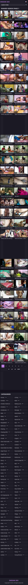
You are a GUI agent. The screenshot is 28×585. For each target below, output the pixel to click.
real (17, 463)
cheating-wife (5, 432)
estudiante (4, 470)
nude (17, 429)
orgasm (18, 438)
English (26, 1)
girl (3, 492)
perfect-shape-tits (20, 460)
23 (15, 369)
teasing (18, 507)
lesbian (4, 555)
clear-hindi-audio (6, 441)
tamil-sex (18, 501)
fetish (3, 482)
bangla (4, 419)
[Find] (26, 5)
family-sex (5, 479)
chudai (4, 438)
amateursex (5, 410)
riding (17, 476)
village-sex (19, 517)
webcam (18, 520)
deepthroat (5, 454)
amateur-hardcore (5, 404)
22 (12, 369)
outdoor (18, 444)
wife (17, 533)
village (18, 514)
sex (17, 482)
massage (18, 410)
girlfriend (4, 498)
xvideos (18, 542)
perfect (18, 454)
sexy (17, 485)
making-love (19, 403)
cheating (4, 429)
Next (18, 369)
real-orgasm (19, 470)
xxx (17, 545)
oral (17, 435)
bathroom (4, 425)
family (4, 476)
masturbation (19, 413)
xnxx (17, 536)
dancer (4, 444)
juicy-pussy (5, 539)
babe (3, 413)
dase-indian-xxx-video (6, 448)
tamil (17, 498)
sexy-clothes (19, 488)
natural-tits (19, 419)
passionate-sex (19, 451)
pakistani (18, 448)
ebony (3, 460)
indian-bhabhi (6, 536)
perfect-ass (19, 457)
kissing (4, 542)
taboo (17, 495)
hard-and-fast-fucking (6, 521)
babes (3, 416)
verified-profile (19, 510)
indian (4, 526)
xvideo (18, 539)
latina (4, 551)
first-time (4, 488)
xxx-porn (18, 548)
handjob (4, 514)
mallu (17, 407)
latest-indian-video (7, 548)
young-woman (19, 555)
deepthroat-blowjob (6, 458)
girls (3, 501)
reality (17, 473)
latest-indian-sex (6, 545)
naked (17, 416)
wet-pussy (19, 526)
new (17, 422)
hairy (3, 507)
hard (3, 517)
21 (8, 369)
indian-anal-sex (6, 529)
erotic (3, 463)
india (4, 523)
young (18, 551)
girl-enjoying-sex (6, 495)
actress (4, 397)
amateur (4, 400)
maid (17, 400)
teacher (18, 504)
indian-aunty (5, 533)
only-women (19, 432)
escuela (4, 466)
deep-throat (5, 451)
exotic (3, 473)
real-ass (18, 466)
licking (18, 397)
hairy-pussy (5, 510)
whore (17, 529)
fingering (4, 485)
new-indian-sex (20, 425)
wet (17, 523)
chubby (4, 435)
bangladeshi (5, 422)
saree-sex (18, 479)
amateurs (4, 407)
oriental (18, 441)
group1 (4, 504)
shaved (18, 492)
